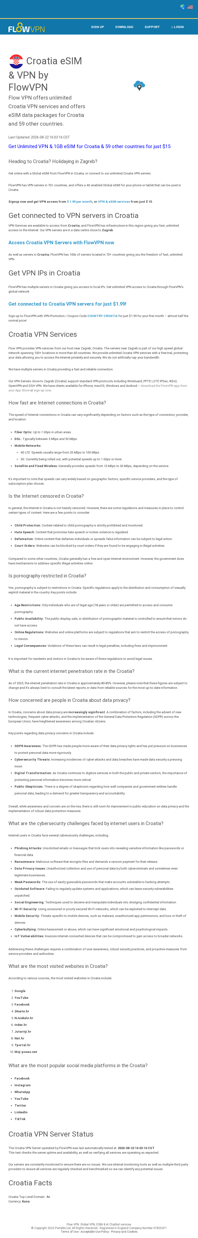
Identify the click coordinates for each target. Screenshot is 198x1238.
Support (152, 27)
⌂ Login (177, 27)
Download (124, 27)
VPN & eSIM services (114, 201)
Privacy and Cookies (124, 1231)
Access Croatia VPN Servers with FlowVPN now (61, 242)
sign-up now (42, 390)
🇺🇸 (190, 7)
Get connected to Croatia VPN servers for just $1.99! (67, 304)
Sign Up (97, 27)
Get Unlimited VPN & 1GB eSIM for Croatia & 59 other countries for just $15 (89, 146)
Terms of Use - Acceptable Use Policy (85, 1231)
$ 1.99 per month (79, 201)
